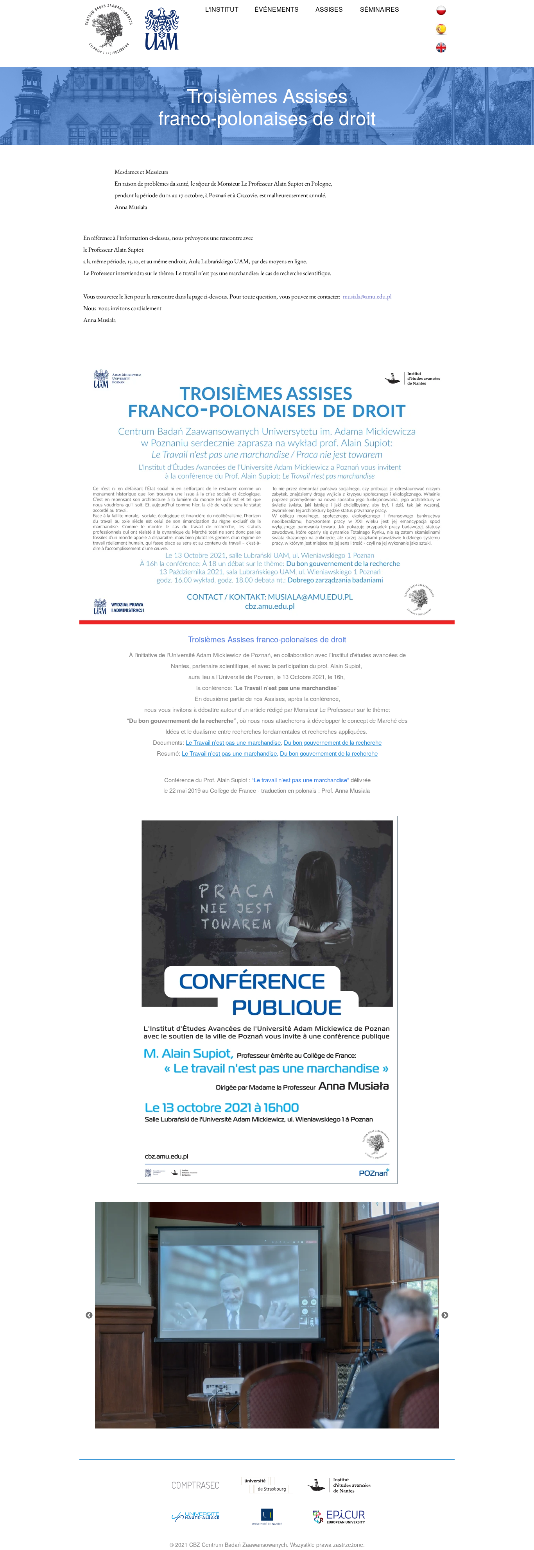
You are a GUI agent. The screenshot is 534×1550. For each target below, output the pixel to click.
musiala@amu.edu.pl (367, 296)
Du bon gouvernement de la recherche (333, 742)
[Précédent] (89, 1315)
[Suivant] (445, 1315)
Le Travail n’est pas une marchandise (233, 742)
